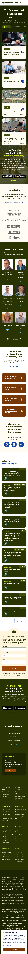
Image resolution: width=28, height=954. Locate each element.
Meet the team (13, 339)
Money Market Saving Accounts (19, 831)
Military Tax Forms (20, 857)
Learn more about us (12, 203)
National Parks (6, 859)
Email (4, 659)
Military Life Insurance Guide (19, 788)
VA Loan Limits (6, 792)
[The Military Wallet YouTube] (21, 444)
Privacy (19, 675)
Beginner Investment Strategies (7, 835)
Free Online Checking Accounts (20, 840)
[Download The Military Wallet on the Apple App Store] (7, 176)
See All (19, 621)
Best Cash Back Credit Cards (6, 810)
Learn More (14, 180)
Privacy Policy (15, 878)
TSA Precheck (5, 857)
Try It (14, 668)
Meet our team (14, 737)
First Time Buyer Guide (6, 788)
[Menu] (24, 3)
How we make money (14, 733)
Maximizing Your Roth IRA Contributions (6, 840)
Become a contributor (14, 740)
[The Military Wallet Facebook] (7, 444)
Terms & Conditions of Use (6, 878)
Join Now (9, 771)
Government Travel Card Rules (7, 819)
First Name (5, 646)
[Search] (21, 2)
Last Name (5, 652)
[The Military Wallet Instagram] (14, 444)
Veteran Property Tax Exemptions (19, 860)
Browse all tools (13, 366)
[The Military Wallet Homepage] (10, 2)
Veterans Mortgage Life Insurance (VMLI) (20, 798)
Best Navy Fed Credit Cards (6, 815)
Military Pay (8, 463)
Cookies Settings (22, 878)
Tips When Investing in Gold (7, 831)
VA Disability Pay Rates (19, 817)
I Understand (14, 949)
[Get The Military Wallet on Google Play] (20, 176)
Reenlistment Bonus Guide (20, 810)
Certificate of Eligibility (5, 795)
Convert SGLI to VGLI (19, 793)
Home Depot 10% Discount (6, 853)
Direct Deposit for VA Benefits (20, 835)
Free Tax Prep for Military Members (19, 853)
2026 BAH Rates (19, 814)
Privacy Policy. (7, 945)
